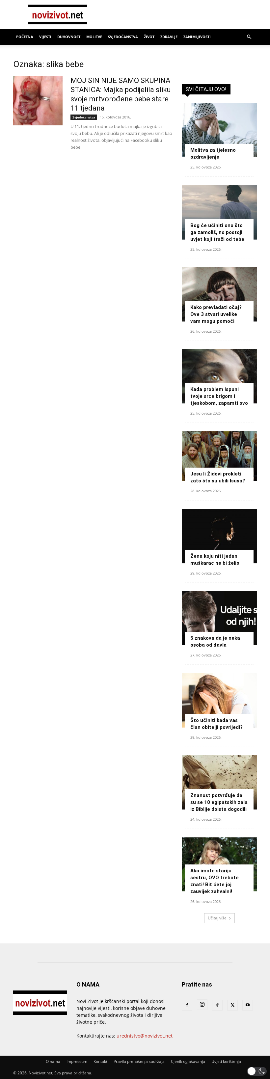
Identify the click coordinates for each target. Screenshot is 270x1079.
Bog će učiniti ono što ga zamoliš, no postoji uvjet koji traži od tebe (217, 232)
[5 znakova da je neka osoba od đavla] (219, 618)
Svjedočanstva (123, 36)
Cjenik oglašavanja (188, 1061)
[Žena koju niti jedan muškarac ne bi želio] (219, 536)
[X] (232, 1005)
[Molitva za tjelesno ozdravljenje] (219, 130)
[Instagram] (202, 1004)
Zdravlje (168, 36)
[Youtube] (247, 1005)
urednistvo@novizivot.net (145, 1036)
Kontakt (100, 1061)
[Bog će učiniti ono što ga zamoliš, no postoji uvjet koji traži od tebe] (219, 212)
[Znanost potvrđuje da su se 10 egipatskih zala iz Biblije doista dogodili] (219, 782)
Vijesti (45, 36)
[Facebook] (187, 1005)
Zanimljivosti (197, 36)
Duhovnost (68, 36)
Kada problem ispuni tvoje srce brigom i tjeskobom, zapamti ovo (219, 396)
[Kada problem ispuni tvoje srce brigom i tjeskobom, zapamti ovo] (219, 376)
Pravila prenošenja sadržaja (139, 1061)
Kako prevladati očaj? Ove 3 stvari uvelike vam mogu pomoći (216, 314)
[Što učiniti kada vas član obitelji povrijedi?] (219, 700)
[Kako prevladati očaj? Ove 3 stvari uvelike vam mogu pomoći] (219, 294)
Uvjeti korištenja (226, 1061)
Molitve (94, 36)
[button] (249, 37)
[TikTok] (217, 1005)
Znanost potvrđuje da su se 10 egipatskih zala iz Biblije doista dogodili (219, 802)
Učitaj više (217, 918)
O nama (53, 1061)
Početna (24, 36)
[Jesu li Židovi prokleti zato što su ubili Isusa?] (219, 456)
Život (149, 36)
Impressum (77, 1061)
